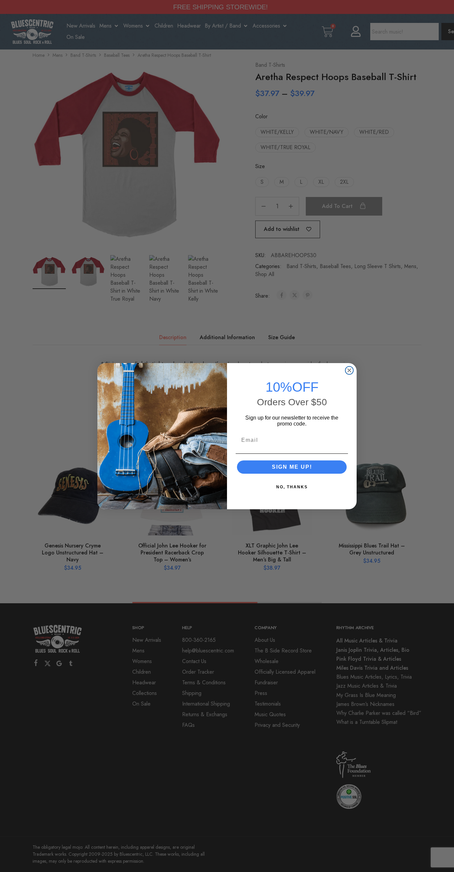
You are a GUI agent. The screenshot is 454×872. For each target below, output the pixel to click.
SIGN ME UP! (292, 467)
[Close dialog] (349, 370)
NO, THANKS (292, 487)
